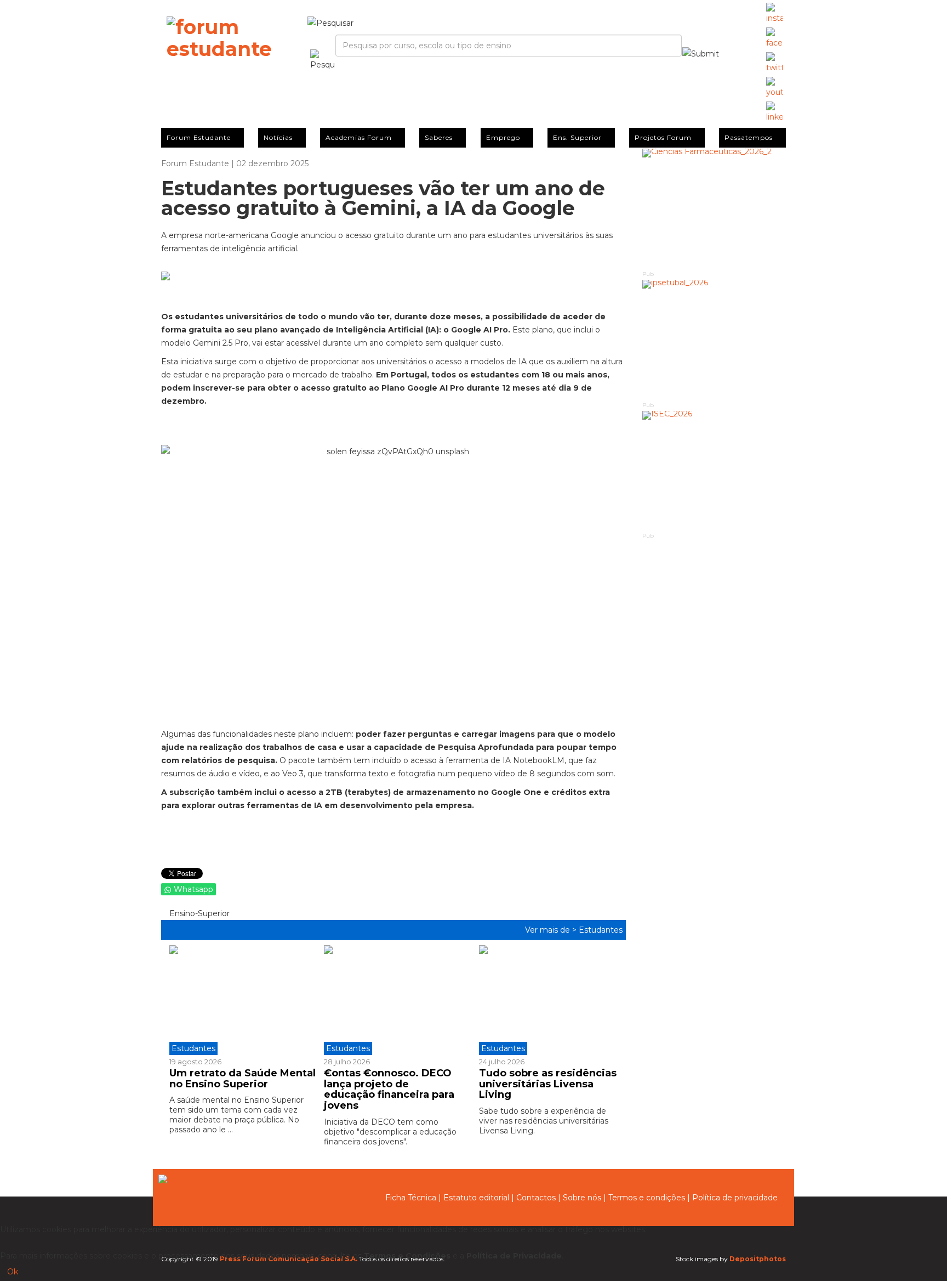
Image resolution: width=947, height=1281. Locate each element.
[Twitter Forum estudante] (774, 63)
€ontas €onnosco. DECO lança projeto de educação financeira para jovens (389, 1089)
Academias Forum (359, 137)
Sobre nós (582, 1198)
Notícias (278, 137)
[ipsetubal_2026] (714, 340)
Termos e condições (646, 1198)
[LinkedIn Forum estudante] (774, 112)
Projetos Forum (663, 137)
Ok (12, 1272)
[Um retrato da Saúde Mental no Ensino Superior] (242, 1000)
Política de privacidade (735, 1198)
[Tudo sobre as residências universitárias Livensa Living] (548, 1000)
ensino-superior (198, 913)
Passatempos (748, 137)
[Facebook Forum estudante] (774, 38)
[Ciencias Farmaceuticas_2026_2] (714, 209)
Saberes (439, 137)
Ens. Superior (577, 137)
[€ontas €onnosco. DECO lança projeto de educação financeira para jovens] (393, 1000)
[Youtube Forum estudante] (774, 88)
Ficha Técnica (410, 1198)
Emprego (503, 137)
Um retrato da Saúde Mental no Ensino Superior (242, 1078)
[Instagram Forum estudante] (774, 14)
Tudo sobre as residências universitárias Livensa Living (548, 1084)
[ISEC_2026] (714, 471)
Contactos (536, 1198)
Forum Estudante (199, 137)
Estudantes (601, 930)
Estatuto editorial (476, 1198)
